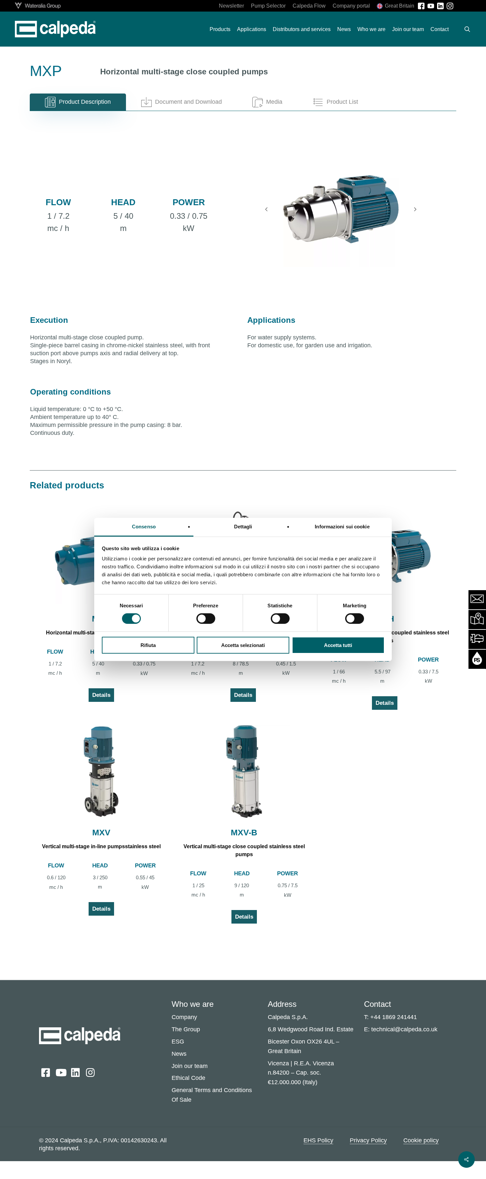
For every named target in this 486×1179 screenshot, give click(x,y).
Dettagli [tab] (243, 526)
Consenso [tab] (144, 526)
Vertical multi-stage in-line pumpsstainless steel (101, 846)
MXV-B (244, 832)
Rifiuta (148, 645)
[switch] (205, 618)
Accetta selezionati (243, 645)
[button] (78, 102)
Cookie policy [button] (421, 1140)
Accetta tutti (338, 645)
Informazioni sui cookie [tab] (342, 526)
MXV (101, 832)
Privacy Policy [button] (368, 1140)
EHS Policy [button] (318, 1140)
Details (101, 695)
